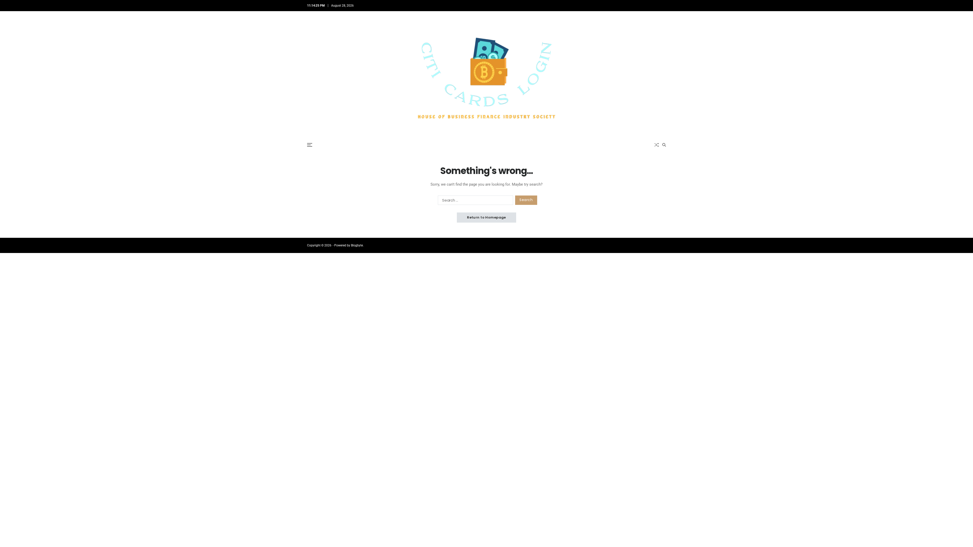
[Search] (664, 145)
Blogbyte (357, 245)
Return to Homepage (486, 217)
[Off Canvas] (309, 145)
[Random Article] (656, 145)
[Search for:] (474, 201)
